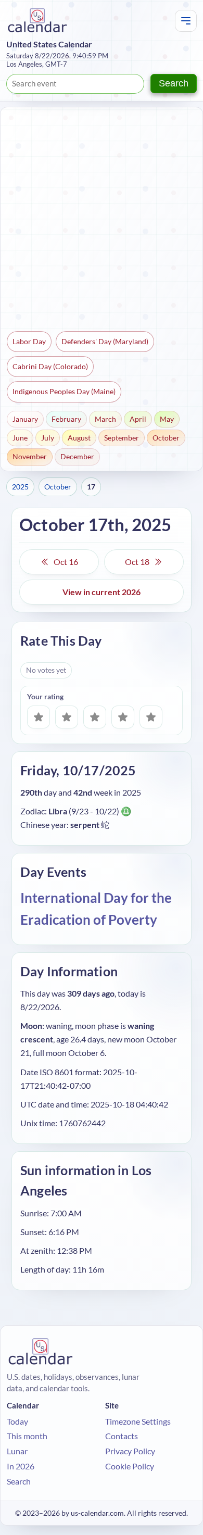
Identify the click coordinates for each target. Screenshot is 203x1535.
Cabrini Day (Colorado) (50, 366)
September (121, 437)
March (105, 418)
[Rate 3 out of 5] (94, 717)
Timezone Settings (138, 1421)
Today (17, 1421)
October (166, 437)
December (77, 456)
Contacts (121, 1436)
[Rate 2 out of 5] (66, 717)
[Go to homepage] (37, 20)
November (29, 456)
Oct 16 (66, 562)
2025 (20, 486)
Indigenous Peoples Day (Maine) (64, 391)
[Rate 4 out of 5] (122, 717)
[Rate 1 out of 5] (38, 717)
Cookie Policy (129, 1466)
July (47, 437)
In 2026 (20, 1466)
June (20, 437)
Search (173, 83)
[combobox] (75, 84)
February (66, 418)
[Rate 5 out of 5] (150, 717)
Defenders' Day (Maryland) (104, 341)
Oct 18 (137, 562)
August (79, 437)
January (25, 418)
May (167, 418)
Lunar (17, 1451)
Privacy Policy (130, 1451)
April (138, 418)
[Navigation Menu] (186, 21)
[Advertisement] (101, 220)
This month (27, 1436)
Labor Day (29, 341)
